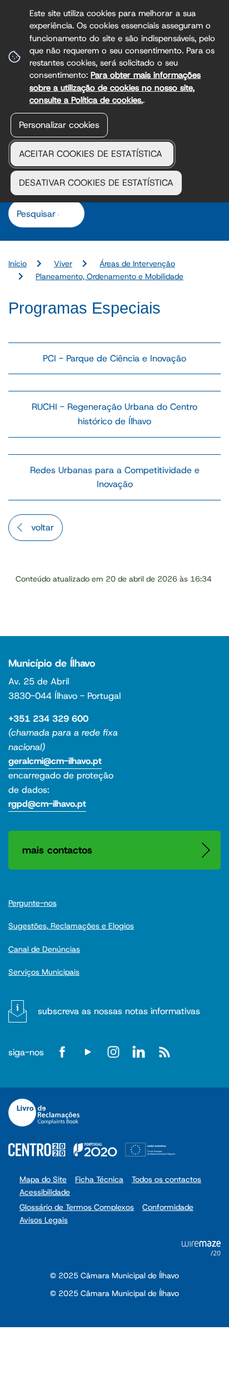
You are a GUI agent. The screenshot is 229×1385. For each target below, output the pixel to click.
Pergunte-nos (32, 903)
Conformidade (167, 1207)
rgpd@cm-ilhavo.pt (47, 804)
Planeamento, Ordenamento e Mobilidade (109, 276)
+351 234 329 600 (48, 718)
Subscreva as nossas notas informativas (119, 1011)
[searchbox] (40, 213)
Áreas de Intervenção (137, 263)
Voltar (42, 527)
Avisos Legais (43, 1220)
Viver (63, 263)
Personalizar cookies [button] (59, 125)
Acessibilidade (44, 1192)
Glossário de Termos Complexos (76, 1207)
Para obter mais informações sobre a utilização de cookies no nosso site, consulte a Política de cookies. (115, 87)
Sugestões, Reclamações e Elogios (71, 926)
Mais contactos (57, 850)
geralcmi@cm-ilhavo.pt (55, 761)
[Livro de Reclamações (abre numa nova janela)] (43, 1112)
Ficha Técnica (99, 1179)
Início (17, 263)
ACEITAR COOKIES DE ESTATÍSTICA (92, 154)
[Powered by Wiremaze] (201, 1252)
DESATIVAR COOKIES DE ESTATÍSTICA (96, 182)
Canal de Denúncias (44, 949)
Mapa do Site (43, 1179)
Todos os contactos (166, 1179)
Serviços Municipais (43, 972)
